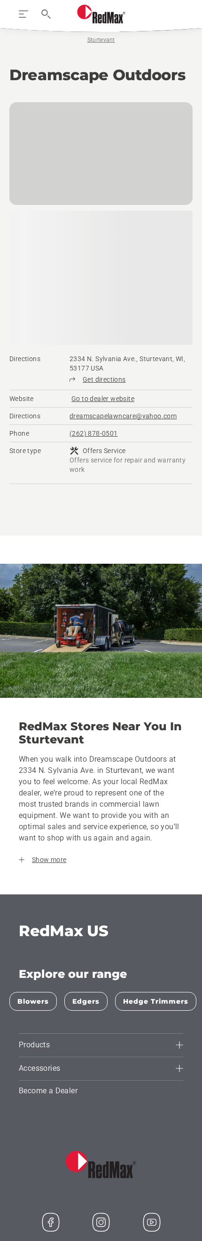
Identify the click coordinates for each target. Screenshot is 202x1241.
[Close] (172, 1047)
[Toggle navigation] (23, 14)
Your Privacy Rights (101, 1162)
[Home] (101, 14)
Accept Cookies (101, 1141)
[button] (30, 1026)
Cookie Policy (121, 1123)
